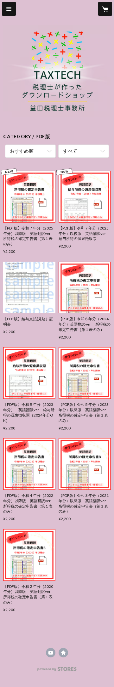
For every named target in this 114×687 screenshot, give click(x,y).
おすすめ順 (22, 151)
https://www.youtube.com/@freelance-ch (50, 652)
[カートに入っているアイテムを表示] (105, 9)
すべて (70, 151)
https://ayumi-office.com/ (63, 652)
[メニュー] (9, 9)
